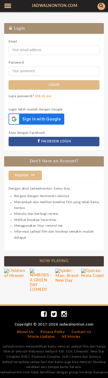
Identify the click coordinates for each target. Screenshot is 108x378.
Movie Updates (41, 337)
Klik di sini (43, 96)
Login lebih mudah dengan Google (36, 109)
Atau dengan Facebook (27, 133)
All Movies (71, 337)
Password (16, 62)
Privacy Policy (52, 332)
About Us (25, 332)
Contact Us (81, 332)
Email (13, 41)
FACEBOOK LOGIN (55, 141)
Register (22, 175)
